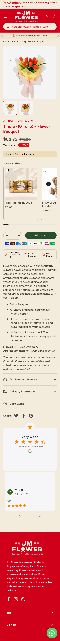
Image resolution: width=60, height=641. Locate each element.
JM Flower (8, 120)
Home (6, 41)
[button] (54, 16)
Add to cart (41, 235)
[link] (21, 184)
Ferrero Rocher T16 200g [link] (18, 202)
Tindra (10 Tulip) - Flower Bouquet (28, 41)
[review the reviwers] (9, 501)
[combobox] (30, 26)
